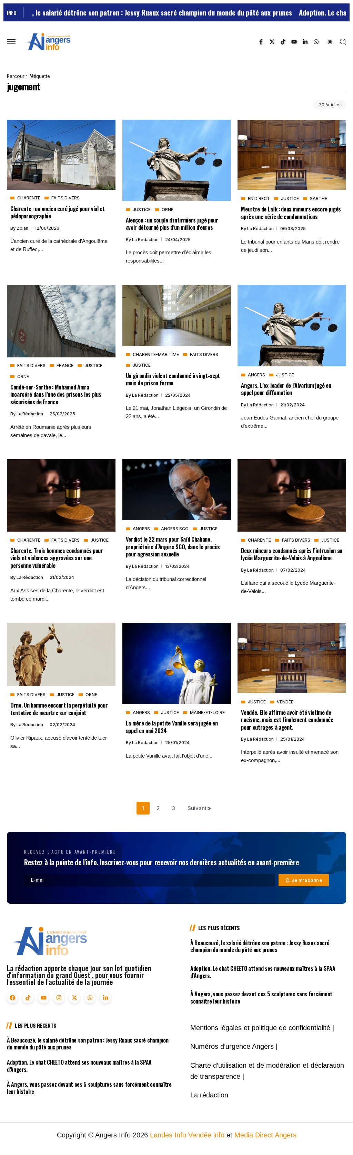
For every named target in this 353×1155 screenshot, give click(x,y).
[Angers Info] (48, 41)
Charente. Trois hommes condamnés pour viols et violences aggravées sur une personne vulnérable (56, 558)
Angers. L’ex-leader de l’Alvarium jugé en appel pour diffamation (286, 389)
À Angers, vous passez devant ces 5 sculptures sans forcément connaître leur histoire (261, 997)
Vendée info (206, 1135)
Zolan (23, 228)
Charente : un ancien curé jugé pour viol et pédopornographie (57, 212)
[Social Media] (261, 42)
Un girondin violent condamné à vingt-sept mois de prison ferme (173, 379)
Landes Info (168, 1135)
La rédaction (146, 239)
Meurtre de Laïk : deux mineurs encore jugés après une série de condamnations (291, 212)
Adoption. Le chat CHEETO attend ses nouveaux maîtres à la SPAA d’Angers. (262, 972)
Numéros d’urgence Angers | (234, 1046)
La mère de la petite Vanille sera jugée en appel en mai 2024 (172, 726)
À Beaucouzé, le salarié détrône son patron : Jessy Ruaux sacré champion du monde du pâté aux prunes (259, 946)
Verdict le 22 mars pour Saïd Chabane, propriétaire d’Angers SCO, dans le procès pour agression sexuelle (173, 546)
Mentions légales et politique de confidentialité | (262, 1027)
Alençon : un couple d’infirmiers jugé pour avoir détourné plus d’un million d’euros (172, 223)
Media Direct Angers (265, 1135)
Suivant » (199, 808)
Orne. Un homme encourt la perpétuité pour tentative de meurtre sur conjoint (59, 709)
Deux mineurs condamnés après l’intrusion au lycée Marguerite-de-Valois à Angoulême (291, 554)
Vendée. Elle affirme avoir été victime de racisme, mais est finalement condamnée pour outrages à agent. (287, 719)
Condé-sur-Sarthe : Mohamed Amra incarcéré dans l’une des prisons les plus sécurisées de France (55, 394)
